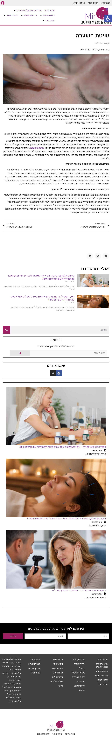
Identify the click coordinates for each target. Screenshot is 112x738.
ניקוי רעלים (57, 677)
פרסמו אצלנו (79, 3)
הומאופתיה (57, 668)
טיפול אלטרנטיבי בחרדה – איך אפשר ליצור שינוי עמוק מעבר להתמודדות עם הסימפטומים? (41, 277)
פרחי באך (103, 684)
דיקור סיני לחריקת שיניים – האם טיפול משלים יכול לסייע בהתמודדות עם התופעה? (42, 298)
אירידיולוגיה (79, 664)
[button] (108, 18)
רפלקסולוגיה (56, 681)
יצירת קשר (93, 3)
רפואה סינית (102, 671)
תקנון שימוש (34, 668)
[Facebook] (3, 3)
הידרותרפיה (79, 686)
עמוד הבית (103, 659)
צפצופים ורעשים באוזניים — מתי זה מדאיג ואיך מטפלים (79, 590)
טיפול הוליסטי (78, 672)
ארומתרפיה (57, 659)
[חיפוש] (6, 330)
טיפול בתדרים (78, 677)
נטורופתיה (58, 672)
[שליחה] (20, 353)
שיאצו (82, 690)
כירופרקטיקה (78, 659)
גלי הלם (81, 668)
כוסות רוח (80, 681)
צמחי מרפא (102, 680)
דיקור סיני (58, 664)
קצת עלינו (106, 3)
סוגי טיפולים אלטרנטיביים (102, 665)
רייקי (60, 686)
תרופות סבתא (101, 675)
